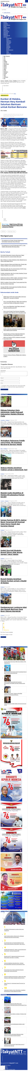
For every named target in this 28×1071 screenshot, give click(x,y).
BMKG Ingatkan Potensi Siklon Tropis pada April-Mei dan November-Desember (14, 283)
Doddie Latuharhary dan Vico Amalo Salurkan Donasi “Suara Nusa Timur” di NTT (14, 274)
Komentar (3, 370)
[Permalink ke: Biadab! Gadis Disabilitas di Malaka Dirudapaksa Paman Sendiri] (14, 484)
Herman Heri (11, 231)
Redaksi (5, 1066)
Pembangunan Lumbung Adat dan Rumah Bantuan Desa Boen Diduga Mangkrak (14, 609)
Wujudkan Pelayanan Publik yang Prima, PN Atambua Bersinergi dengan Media (13, 442)
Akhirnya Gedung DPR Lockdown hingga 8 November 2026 (14, 338)
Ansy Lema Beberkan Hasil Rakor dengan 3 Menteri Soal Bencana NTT (14, 307)
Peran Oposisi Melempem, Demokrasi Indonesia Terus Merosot (13, 241)
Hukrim (2, 501)
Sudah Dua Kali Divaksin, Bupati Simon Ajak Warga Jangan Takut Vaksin (11, 552)
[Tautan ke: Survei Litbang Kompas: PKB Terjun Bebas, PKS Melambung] (15, 653)
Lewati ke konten (5, 1)
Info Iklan (5, 1068)
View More (3, 637)
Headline (3, 420)
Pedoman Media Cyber (9, 1069)
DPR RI (3, 231)
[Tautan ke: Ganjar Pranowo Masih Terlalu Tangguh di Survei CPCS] (15, 699)
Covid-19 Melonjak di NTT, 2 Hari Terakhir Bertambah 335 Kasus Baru (13, 246)
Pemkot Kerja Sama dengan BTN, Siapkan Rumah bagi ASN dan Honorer (14, 172)
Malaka (5, 110)
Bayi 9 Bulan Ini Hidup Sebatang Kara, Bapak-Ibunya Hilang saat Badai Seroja (14, 260)
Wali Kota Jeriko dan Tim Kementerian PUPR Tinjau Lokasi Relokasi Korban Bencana (13, 269)
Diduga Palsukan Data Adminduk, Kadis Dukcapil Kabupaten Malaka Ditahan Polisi (12, 413)
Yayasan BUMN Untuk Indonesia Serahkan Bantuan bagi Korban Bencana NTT (13, 287)
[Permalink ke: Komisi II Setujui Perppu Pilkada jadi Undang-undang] (14, 347)
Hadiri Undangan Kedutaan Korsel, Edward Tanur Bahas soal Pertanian (14, 329)
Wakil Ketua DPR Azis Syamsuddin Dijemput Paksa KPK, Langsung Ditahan (14, 297)
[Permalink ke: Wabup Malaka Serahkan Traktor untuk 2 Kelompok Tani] (14, 459)
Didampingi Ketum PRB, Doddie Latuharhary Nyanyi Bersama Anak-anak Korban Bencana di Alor (14, 278)
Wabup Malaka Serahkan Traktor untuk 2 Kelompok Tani (14, 469)
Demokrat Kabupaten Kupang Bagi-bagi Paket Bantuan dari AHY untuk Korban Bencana (12, 256)
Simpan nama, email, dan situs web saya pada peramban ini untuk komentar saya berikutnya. (13, 386)
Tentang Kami (6, 1065)
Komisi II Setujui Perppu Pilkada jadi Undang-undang (14, 355)
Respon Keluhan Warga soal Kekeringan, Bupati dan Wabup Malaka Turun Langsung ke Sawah (14, 265)
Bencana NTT (4, 95)
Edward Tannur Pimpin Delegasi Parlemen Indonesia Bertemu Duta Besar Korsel (14, 334)
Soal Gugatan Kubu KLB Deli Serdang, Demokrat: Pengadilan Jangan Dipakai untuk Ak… (14, 683)
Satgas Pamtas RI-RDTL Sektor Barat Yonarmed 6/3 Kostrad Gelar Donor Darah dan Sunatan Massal (14, 523)
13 (3, 628)
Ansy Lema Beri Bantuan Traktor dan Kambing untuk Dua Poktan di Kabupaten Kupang (15, 302)
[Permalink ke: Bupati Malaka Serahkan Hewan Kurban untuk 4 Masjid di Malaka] (14, 570)
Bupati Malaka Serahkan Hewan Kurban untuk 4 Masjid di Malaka (13, 581)
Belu (2, 448)
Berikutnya (6, 630)
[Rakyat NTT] (14, 5)
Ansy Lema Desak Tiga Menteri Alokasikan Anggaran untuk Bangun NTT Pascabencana (14, 312)
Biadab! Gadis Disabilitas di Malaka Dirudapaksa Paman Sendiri (12, 495)
